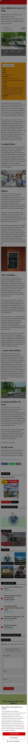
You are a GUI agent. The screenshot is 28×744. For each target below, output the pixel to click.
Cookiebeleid (21, 727)
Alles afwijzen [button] (14, 737)
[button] (13, 741)
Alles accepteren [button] (14, 733)
